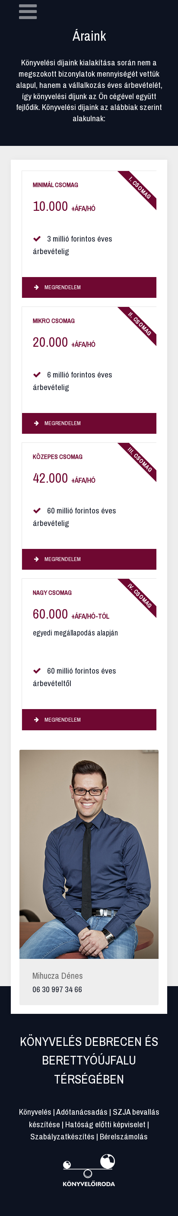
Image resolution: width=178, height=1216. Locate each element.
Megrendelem (62, 287)
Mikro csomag (54, 320)
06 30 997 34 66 (57, 989)
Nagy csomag (52, 592)
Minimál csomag (55, 185)
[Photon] (89, 1169)
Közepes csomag (58, 456)
